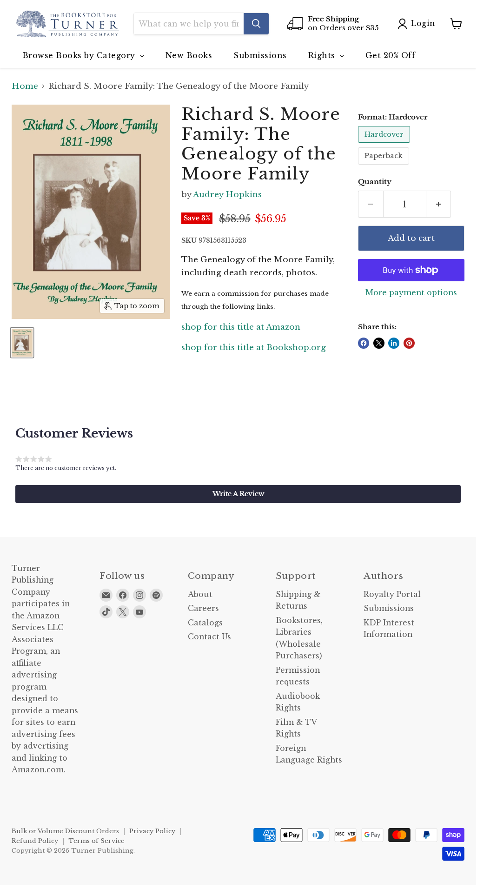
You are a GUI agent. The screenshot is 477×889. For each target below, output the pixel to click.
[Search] (256, 23)
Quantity (374, 182)
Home (25, 86)
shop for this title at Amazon (240, 327)
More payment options (411, 293)
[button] (238, 494)
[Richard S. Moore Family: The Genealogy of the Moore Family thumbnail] (22, 343)
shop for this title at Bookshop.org (253, 347)
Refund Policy (35, 841)
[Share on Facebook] (363, 343)
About (200, 594)
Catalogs (205, 622)
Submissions (389, 608)
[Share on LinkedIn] (393, 343)
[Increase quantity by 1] (438, 204)
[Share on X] (378, 343)
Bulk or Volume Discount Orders (65, 831)
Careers (203, 608)
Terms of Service (96, 841)
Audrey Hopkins (227, 194)
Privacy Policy (152, 831)
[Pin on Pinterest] (409, 343)
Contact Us (209, 636)
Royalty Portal (392, 594)
